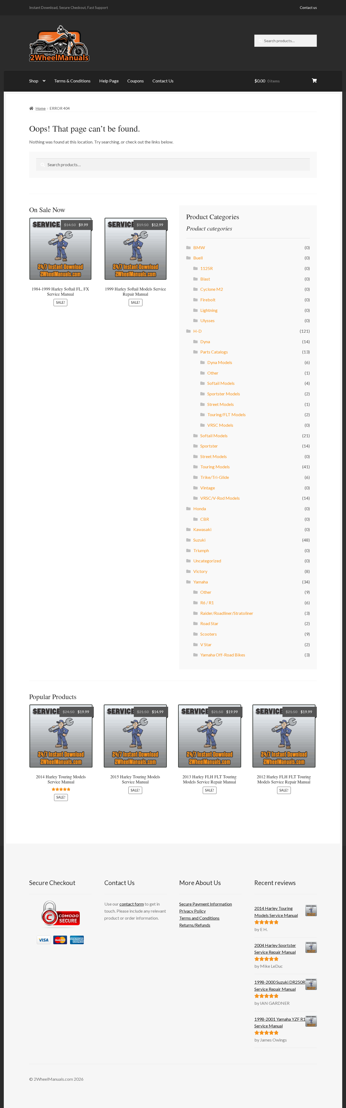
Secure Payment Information (205, 903)
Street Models (220, 404)
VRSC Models (220, 425)
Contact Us (163, 80)
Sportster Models (223, 393)
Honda (199, 508)
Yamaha (200, 581)
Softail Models (221, 383)
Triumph (201, 550)
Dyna (205, 341)
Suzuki (199, 539)
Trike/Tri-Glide (214, 477)
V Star (206, 644)
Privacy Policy (192, 910)
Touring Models (215, 466)
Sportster (209, 445)
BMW (199, 247)
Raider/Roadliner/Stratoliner (226, 613)
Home (41, 108)
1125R (206, 268)
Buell (198, 257)
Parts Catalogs (214, 351)
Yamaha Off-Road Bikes (222, 654)
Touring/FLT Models (226, 414)
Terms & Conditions (72, 80)
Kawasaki (202, 529)
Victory (200, 571)
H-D (197, 330)
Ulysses (207, 320)
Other (212, 372)
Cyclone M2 (211, 289)
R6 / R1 (207, 602)
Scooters (208, 633)
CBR (204, 519)
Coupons (135, 80)
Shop (33, 80)
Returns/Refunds (194, 924)
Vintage (207, 487)
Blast (205, 278)
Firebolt (207, 299)
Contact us (308, 7)
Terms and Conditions (199, 917)
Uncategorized (207, 560)
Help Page (109, 80)
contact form (131, 903)
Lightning (209, 310)
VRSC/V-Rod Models (220, 497)
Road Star (209, 623)
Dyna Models (219, 362)
